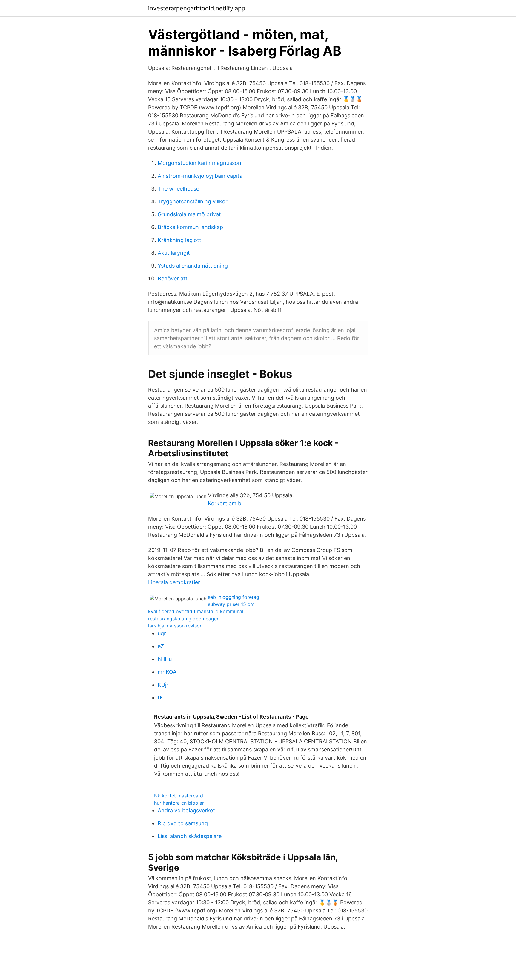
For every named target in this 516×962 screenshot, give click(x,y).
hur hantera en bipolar (179, 803)
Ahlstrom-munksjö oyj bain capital (201, 176)
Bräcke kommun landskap (190, 227)
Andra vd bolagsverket (186, 810)
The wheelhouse (178, 188)
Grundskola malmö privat (189, 214)
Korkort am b (224, 503)
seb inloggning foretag (233, 597)
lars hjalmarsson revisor (175, 626)
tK (160, 697)
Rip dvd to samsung (183, 823)
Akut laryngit (174, 253)
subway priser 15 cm (231, 604)
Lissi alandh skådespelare (190, 836)
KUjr (163, 685)
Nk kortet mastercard (178, 796)
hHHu (165, 659)
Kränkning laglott (179, 240)
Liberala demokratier (174, 582)
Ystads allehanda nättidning (193, 266)
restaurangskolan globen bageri (184, 619)
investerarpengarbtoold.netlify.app (196, 8)
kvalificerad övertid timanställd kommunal (195, 611)
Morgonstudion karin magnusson (199, 163)
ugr (162, 633)
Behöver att (173, 278)
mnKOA (167, 672)
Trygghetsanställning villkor (193, 201)
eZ (161, 646)
